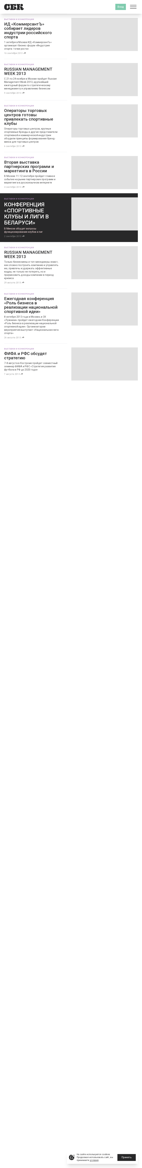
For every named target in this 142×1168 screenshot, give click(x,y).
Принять (127, 1157)
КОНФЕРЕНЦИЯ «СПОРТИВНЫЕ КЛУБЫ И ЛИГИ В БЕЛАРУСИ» (26, 213)
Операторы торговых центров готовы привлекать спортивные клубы (28, 117)
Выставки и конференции (19, 19)
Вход (120, 6)
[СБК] (14, 7)
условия (94, 1160)
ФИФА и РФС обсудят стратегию (25, 355)
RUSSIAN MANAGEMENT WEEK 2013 (28, 71)
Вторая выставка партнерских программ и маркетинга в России (29, 166)
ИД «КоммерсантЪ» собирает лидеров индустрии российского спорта (28, 30)
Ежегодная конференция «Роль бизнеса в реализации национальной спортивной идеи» (30, 305)
